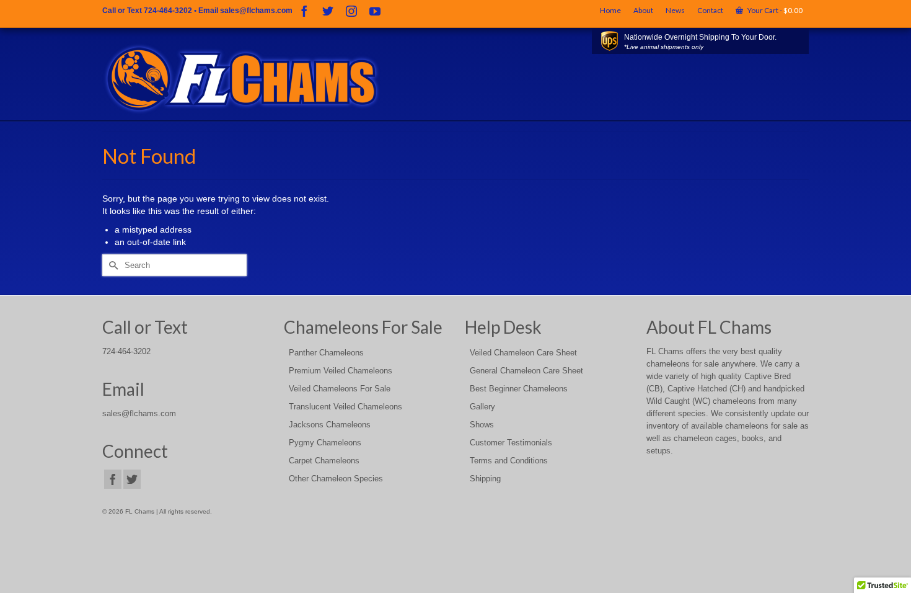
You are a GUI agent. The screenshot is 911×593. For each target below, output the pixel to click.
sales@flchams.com (256, 10)
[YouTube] (375, 11)
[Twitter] (328, 11)
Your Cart (774, 10)
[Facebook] (304, 11)
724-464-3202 (168, 10)
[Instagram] (351, 11)
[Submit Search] (111, 265)
